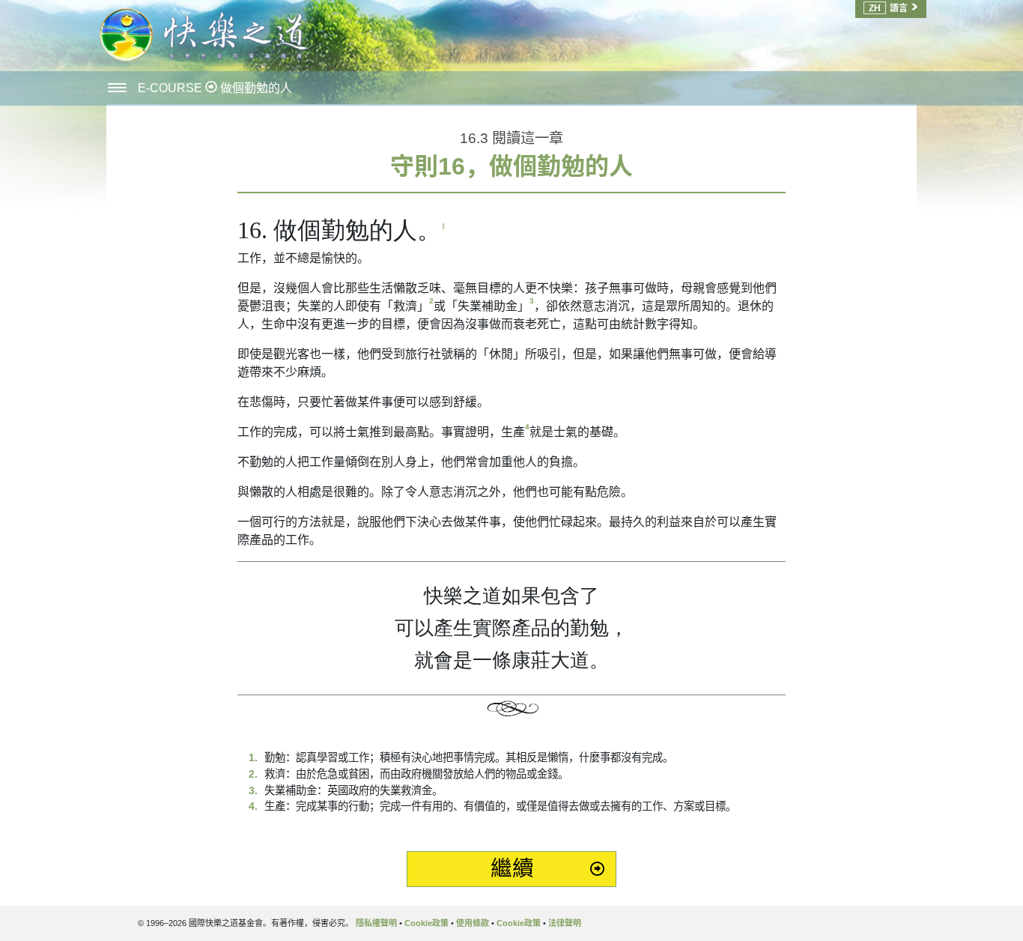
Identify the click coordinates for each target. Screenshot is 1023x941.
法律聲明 (564, 923)
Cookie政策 (426, 923)
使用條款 (472, 923)
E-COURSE (171, 88)
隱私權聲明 (376, 923)
